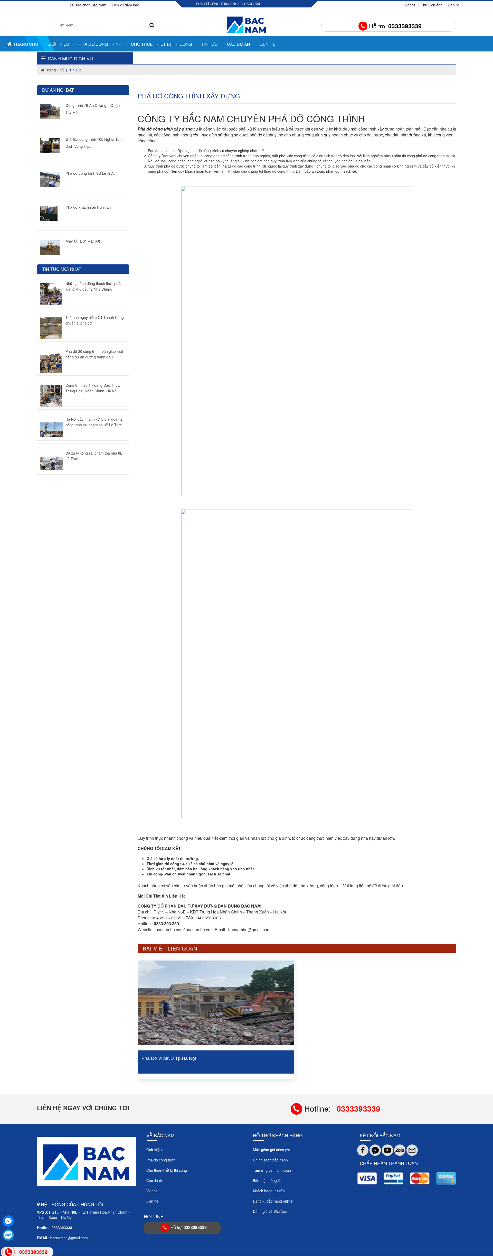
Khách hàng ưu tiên (269, 1190)
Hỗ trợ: (394, 26)
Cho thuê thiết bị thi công (161, 44)
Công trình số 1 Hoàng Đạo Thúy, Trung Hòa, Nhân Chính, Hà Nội (92, 388)
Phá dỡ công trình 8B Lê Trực (90, 173)
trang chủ (55, 69)
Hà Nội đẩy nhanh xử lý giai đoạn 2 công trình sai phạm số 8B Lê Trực (93, 422)
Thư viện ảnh (431, 4)
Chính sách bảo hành (270, 1159)
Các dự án (154, 1180)
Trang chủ (25, 44)
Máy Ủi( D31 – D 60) (82, 241)
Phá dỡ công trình (100, 44)
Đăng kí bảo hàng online (273, 1201)
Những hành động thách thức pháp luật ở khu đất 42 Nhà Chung (93, 286)
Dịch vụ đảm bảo (125, 4)
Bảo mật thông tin (267, 1180)
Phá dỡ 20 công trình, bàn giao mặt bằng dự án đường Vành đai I (94, 354)
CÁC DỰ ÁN (238, 44)
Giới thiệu (58, 44)
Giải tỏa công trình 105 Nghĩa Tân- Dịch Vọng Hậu (94, 142)
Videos (409, 4)
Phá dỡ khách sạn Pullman (88, 207)
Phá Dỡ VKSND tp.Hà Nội (330, 1058)
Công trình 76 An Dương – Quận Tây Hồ (92, 109)
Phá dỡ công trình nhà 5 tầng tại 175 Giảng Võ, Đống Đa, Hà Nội (210, 1058)
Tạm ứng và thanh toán (272, 1170)
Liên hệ (454, 4)
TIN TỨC (209, 44)
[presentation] (147, 1019)
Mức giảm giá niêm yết (271, 1149)
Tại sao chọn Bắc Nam (88, 4)
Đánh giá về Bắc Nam (270, 1211)
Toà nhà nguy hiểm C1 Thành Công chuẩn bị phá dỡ (94, 320)
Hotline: (341, 1108)
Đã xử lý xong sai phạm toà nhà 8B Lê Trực (93, 455)
